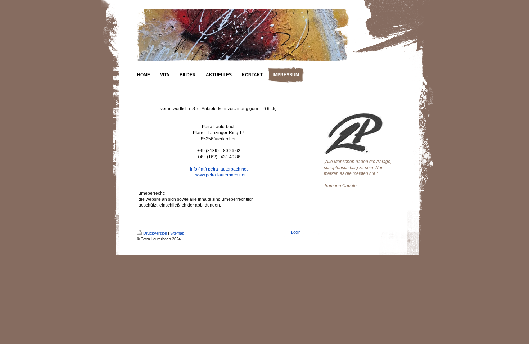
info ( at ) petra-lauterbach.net (219, 169)
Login (295, 232)
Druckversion (155, 233)
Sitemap (177, 233)
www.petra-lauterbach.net (220, 174)
